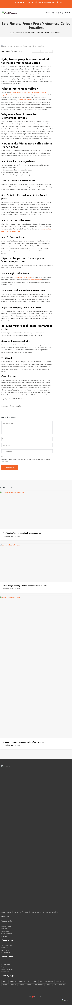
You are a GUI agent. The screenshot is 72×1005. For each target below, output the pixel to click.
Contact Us (5, 931)
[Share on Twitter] (34, 51)
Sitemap (4, 936)
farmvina (5, 985)
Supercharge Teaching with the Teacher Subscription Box (25, 586)
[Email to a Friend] (51, 51)
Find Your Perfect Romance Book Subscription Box (22, 533)
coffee (35, 981)
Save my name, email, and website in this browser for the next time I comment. (26, 460)
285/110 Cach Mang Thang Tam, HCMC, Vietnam (44, 2)
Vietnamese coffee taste (22, 277)
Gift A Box (4, 948)
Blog (57, 13)
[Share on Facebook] (38, 51)
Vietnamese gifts (15, 406)
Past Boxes (5, 950)
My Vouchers (5, 953)
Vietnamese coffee (24, 100)
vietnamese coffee (59, 985)
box (29, 981)
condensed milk (61, 981)
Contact (67, 13)
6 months (13, 981)
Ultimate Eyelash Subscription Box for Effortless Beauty (24, 742)
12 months (22, 981)
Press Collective (7, 969)
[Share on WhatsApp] (42, 51)
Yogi (15, 51)
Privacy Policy (6, 926)
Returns (4, 929)
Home (48, 13)
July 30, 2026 (5, 51)
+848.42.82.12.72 (18, 2)
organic (21, 985)
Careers (4, 962)
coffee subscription (46, 981)
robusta (29, 985)
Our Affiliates (5, 972)
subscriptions (39, 985)
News (18, 32)
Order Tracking (6, 933)
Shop (61, 13)
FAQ (52, 13)
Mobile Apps (5, 964)
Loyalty (3, 967)
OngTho (13, 985)
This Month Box (6, 945)
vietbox (48, 985)
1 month (5, 981)
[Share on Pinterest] (46, 51)
